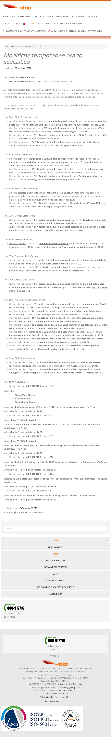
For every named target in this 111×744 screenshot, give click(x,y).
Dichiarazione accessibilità (55, 701)
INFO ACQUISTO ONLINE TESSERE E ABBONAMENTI (60, 23)
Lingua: (19, 23)
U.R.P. (55, 573)
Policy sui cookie (47, 697)
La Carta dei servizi (55, 580)
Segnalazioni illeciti (63, 697)
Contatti (7, 23)
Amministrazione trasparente (55, 693)
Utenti (35, 16)
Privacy (92, 16)
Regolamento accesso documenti (56, 587)
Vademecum (55, 594)
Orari (32, 23)
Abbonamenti (55, 547)
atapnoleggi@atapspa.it (70, 687)
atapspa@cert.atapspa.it (67, 690)
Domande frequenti (55, 567)
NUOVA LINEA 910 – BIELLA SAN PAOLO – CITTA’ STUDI (75, 31)
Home (5, 16)
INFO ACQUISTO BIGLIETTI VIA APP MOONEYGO (24, 31)
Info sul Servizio (55, 560)
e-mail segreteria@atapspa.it (70, 684)
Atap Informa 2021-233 (26, 508)
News (14, 46)
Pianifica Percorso (20, 16)
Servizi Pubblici (64, 16)
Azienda (47, 16)
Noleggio (80, 16)
